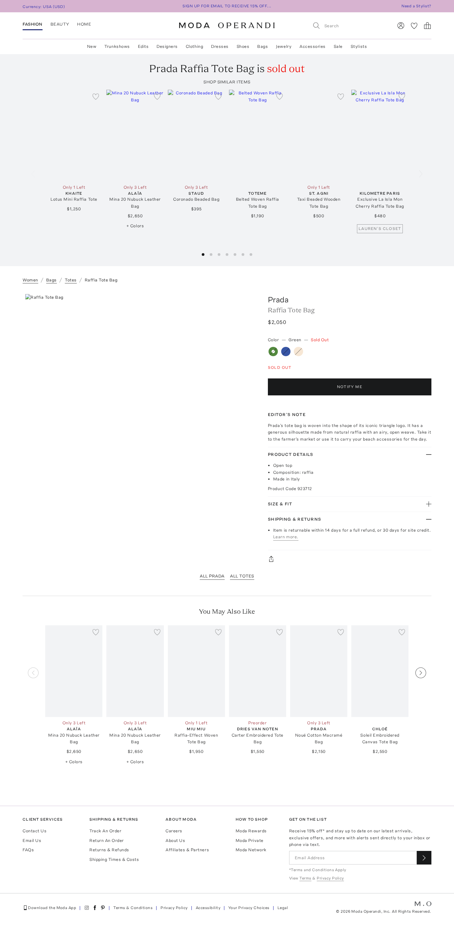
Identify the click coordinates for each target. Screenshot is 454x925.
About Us (175, 840)
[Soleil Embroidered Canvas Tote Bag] (379, 671)
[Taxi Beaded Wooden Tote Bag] (318, 135)
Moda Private (250, 840)
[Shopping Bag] (427, 26)
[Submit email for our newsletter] (424, 858)
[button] (203, 254)
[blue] (286, 351)
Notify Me (349, 386)
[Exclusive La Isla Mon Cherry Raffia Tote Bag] (379, 135)
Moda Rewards (251, 830)
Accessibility (208, 907)
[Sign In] (401, 26)
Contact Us (35, 830)
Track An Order (105, 830)
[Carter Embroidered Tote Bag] (257, 671)
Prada (278, 299)
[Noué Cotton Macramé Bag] (318, 671)
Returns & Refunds (109, 849)
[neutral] (298, 351)
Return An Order (106, 840)
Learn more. (285, 536)
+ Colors (135, 225)
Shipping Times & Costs (114, 859)
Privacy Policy (174, 907)
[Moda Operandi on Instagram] (86, 907)
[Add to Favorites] (96, 96)
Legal (283, 907)
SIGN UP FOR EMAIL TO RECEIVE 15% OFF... (227, 6)
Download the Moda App (52, 907)
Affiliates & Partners (187, 849)
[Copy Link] (349, 559)
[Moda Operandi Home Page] (227, 25)
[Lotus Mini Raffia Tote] (73, 135)
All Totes (242, 575)
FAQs (28, 849)
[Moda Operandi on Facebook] (94, 907)
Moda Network (251, 849)
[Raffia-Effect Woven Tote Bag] (196, 671)
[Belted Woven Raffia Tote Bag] (257, 135)
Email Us (32, 840)
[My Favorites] (414, 26)
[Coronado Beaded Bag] (196, 135)
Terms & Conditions (133, 907)
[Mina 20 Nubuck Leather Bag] (135, 135)
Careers (174, 830)
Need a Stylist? (416, 6)
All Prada (212, 575)
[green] (273, 351)
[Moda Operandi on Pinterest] (102, 907)
